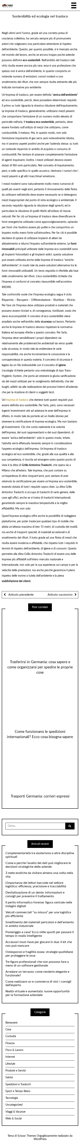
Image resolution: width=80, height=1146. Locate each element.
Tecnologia (11, 1098)
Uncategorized (14, 1104)
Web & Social (13, 1118)
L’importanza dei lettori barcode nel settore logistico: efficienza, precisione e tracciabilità (35, 884)
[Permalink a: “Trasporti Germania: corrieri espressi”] (40, 768)
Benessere (11, 1022)
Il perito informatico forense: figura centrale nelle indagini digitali (38, 904)
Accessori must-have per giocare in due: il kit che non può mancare (38, 943)
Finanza (10, 1043)
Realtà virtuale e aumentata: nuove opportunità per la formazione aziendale (37, 993)
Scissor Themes (26, 1136)
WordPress (40, 1139)
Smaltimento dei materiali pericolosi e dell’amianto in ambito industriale (39, 924)
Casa (8, 1029)
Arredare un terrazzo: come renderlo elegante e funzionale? (37, 973)
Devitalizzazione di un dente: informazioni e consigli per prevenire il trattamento (34, 894)
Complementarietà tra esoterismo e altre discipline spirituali (39, 855)
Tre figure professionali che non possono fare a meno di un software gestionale (37, 963)
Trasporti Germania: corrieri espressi (40, 796)
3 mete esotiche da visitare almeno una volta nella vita (39, 874)
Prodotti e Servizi (15, 1070)
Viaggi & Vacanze (15, 1111)
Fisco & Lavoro (14, 1050)
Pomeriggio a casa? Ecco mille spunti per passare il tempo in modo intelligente (39, 934)
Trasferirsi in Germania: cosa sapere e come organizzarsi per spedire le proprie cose (40, 667)
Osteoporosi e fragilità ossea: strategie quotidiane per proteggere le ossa (39, 953)
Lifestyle (10, 1064)
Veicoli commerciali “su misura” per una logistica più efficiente (38, 914)
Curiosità (10, 1036)
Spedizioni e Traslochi (18, 1084)
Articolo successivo (60, 594)
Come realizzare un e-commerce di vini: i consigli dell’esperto (38, 983)
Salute (9, 1077)
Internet (10, 1057)
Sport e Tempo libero (17, 1091)
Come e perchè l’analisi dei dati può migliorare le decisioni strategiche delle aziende (38, 864)
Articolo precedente (21, 594)
